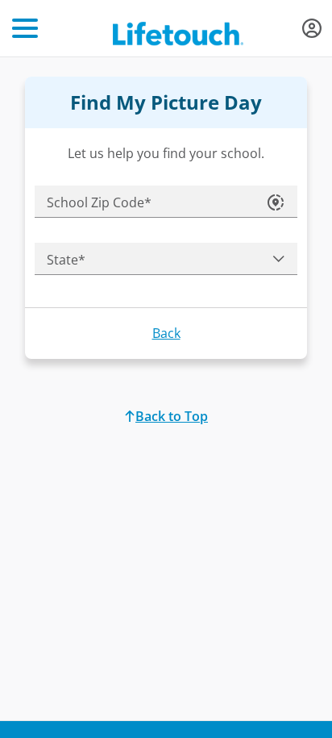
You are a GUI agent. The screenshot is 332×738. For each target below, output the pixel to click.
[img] (312, 28)
